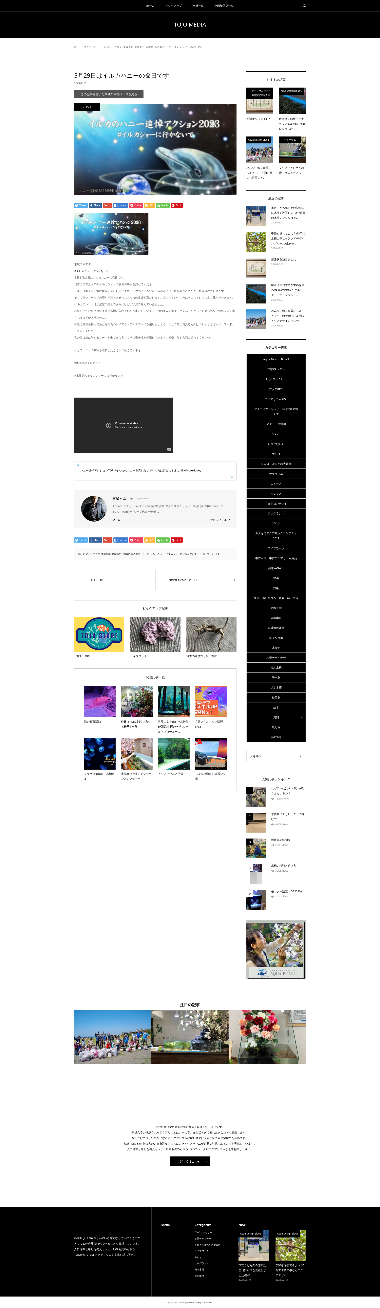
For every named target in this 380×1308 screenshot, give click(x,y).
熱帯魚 (276, 697)
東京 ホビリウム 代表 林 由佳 (276, 598)
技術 (276, 588)
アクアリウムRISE (276, 399)
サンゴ (276, 454)
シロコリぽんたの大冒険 (276, 464)
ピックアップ (173, 6)
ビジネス (276, 493)
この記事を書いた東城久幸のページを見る (109, 94)
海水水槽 (276, 667)
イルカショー (157, 554)
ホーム (150, 6)
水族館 (126, 554)
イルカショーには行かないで (181, 554)
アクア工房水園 (276, 424)
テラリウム (276, 473)
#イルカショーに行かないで (91, 271)
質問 (276, 717)
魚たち (276, 727)
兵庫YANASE (276, 568)
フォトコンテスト (276, 503)
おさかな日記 (276, 444)
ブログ (96, 554)
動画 (276, 578)
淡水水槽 (276, 687)
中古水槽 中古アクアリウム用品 (276, 558)
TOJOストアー (276, 369)
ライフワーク (276, 548)
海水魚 (276, 677)
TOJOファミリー (276, 379)
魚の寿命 (135, 554)
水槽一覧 (198, 6)
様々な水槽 (276, 638)
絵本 (276, 707)
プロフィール (218, 520)
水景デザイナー (276, 657)
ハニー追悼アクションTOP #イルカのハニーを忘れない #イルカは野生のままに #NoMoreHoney (140, 470)
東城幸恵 (116, 554)
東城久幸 (106, 554)
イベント (87, 554)
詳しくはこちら (190, 1161)
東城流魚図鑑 (276, 628)
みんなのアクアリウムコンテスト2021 (276, 535)
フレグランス (276, 513)
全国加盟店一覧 (224, 6)
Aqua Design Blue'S (276, 359)
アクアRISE (276, 389)
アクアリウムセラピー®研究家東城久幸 (276, 411)
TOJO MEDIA (190, 24)
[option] (112, 1037)
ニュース (276, 484)
